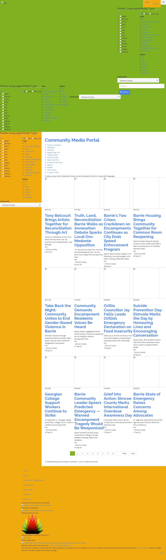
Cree (123, 27)
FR (163, 2)
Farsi (123, 33)
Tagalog (124, 49)
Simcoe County (52, 157)
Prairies (145, 65)
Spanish (124, 46)
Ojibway (124, 43)
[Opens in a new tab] (92, 505)
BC (143, 60)
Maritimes (146, 73)
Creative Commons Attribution (60, 545)
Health (144, 30)
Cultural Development (150, 35)
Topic (142, 16)
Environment (146, 27)
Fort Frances (51, 170)
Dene (123, 30)
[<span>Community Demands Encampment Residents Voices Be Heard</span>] (89, 283)
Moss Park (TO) (53, 160)
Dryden (50, 167)
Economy (145, 43)
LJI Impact (26, 494)
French (123, 22)
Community (122, 77)
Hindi (123, 35)
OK (161, 553)
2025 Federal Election (150, 22)
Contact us (27, 499)
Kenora (50, 165)
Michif (123, 41)
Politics (144, 24)
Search (125, 92)
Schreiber (50, 150)
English (123, 16)
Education (145, 32)
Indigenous (146, 45)
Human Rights (147, 40)
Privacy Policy (142, 548)
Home (147, 2)
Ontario (145, 68)
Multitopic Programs (149, 48)
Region (142, 54)
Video (147, 14)
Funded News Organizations (33, 480)
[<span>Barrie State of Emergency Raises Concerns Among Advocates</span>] (148, 371)
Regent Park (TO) (53, 152)
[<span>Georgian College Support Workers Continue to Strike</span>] (59, 371)
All (118, 14)
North (144, 62)
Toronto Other (52, 155)
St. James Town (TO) (54, 162)
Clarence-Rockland (54, 145)
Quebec (145, 70)
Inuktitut (124, 38)
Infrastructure (147, 37)
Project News (28, 490)
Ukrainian (124, 52)
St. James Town (53, 172)
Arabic (123, 25)
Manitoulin (51, 147)
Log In (156, 4)
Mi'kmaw (124, 19)
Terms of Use (28, 485)
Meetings (145, 51)
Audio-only (155, 14)
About (25, 475)
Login (80, 462)
